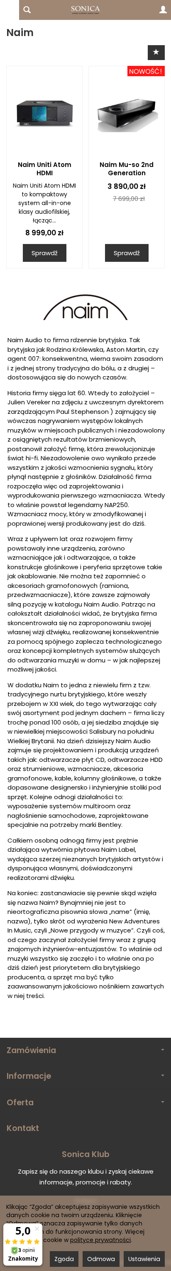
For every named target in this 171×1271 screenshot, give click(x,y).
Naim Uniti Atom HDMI (44, 168)
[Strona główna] (85, 10)
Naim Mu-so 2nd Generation (127, 168)
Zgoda (64, 1259)
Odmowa (101, 1259)
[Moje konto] (163, 10)
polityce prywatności (100, 1240)
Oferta (20, 1102)
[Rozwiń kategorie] (9, 10)
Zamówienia (31, 1050)
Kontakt (23, 1128)
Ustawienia (144, 1259)
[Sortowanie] (156, 52)
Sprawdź (45, 253)
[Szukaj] (27, 10)
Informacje (29, 1076)
